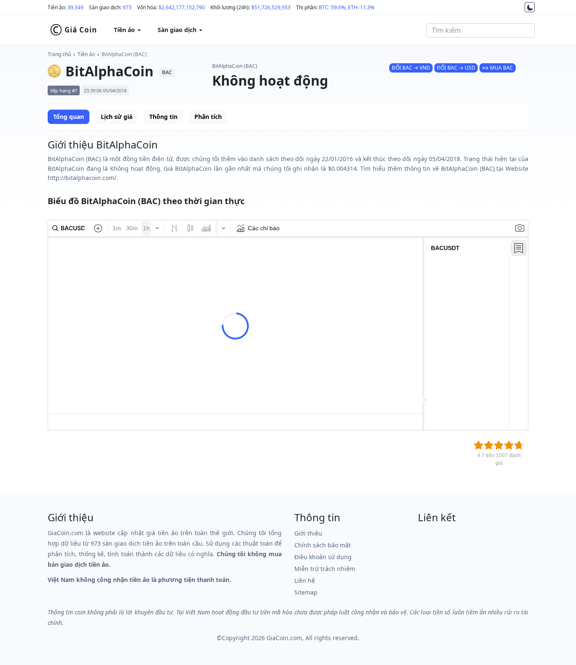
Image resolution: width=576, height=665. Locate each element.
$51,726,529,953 (271, 7)
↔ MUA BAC (497, 67)
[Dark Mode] (530, 7)
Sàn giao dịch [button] (178, 30)
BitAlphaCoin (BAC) (124, 54)
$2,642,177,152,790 (182, 7)
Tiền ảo (86, 54)
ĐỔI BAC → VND (411, 67)
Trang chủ (59, 54)
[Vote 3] (499, 445)
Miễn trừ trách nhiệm (324, 569)
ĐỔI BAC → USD (456, 67)
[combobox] (480, 30)
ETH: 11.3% (361, 7)
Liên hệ (304, 580)
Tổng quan (68, 117)
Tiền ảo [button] (125, 30)
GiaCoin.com (284, 638)
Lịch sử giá (116, 117)
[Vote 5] (519, 445)
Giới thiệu (308, 533)
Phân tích (208, 117)
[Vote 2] (489, 445)
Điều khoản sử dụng (323, 557)
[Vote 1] (479, 445)
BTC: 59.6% (332, 7)
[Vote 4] (509, 445)
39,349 (75, 7)
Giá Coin (73, 30)
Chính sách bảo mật (322, 545)
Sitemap (306, 592)
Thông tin (163, 117)
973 (127, 7)
